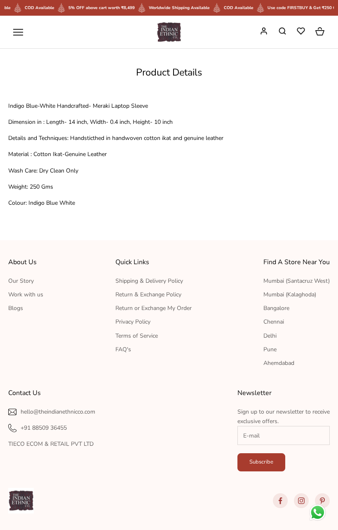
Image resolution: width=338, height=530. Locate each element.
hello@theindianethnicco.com (58, 412)
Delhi (270, 336)
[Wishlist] (302, 32)
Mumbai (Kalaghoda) (289, 294)
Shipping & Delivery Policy (149, 281)
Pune (270, 349)
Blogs (15, 308)
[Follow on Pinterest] (322, 500)
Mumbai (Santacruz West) (296, 281)
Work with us (25, 294)
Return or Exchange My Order (153, 308)
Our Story (21, 281)
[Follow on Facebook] (280, 500)
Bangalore (276, 308)
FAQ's (123, 349)
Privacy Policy (132, 322)
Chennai (273, 322)
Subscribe (261, 462)
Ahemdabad (278, 363)
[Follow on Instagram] (301, 500)
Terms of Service (136, 336)
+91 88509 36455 (44, 428)
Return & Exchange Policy (148, 294)
